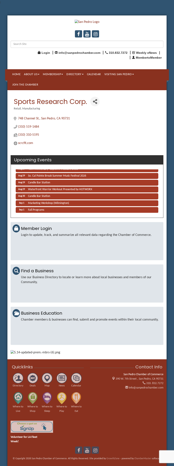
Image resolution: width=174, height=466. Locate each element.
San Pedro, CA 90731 (139, 378)
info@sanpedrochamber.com (145, 387)
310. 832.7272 (154, 383)
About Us (30, 74)
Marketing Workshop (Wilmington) (48, 202)
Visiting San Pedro (118, 74)
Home (16, 74)
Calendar (94, 74)
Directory (73, 74)
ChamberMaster (142, 458)
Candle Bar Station (39, 181)
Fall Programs (36, 209)
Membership (52, 74)
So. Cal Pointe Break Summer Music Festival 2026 (57, 175)
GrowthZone (113, 458)
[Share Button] (95, 101)
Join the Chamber (25, 84)
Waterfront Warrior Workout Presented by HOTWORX (60, 188)
